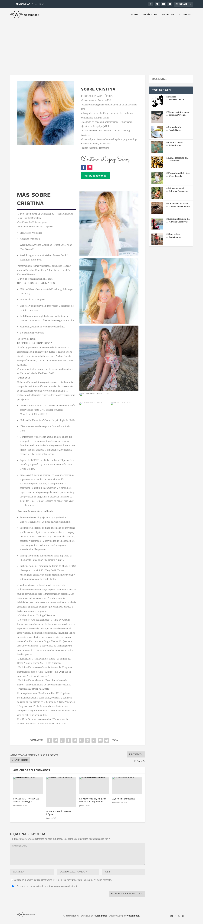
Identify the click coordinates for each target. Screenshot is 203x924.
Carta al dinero (175, 142)
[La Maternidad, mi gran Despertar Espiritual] (94, 785)
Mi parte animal (176, 188)
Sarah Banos (175, 130)
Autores (184, 14)
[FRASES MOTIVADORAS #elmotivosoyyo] (28, 785)
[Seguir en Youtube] (171, 916)
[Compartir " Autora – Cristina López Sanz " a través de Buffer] (87, 740)
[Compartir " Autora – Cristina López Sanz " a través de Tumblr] (68, 740)
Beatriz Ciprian (176, 99)
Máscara (172, 97)
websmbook (174, 161)
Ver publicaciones (95, 175)
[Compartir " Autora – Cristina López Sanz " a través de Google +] (62, 740)
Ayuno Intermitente (123, 798)
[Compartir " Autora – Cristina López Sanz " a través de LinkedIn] (81, 740)
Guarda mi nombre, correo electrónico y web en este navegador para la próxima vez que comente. (63, 880)
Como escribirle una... (179, 112)
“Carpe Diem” (38, 4)
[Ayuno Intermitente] (127, 785)
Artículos (150, 14)
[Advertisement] (101, 45)
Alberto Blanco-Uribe (179, 206)
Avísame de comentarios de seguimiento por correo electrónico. (48, 886)
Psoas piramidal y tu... (179, 173)
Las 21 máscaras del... (178, 158)
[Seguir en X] (178, 916)
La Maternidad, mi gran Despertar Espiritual (92, 800)
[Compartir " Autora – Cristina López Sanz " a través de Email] (100, 740)
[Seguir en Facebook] (83, 167)
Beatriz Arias (175, 237)
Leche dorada (174, 127)
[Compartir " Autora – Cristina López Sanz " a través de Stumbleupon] (94, 740)
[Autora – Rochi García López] (61, 792)
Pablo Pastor (175, 145)
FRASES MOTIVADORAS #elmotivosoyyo (26, 800)
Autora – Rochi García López (58, 813)
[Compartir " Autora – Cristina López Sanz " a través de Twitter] (56, 740)
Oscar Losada (175, 176)
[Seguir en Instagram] (89, 167)
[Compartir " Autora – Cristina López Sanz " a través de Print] (106, 740)
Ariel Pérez (101, 915)
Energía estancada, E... (179, 219)
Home (134, 14)
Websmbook (133, 915)
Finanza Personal (177, 115)
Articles (168, 14)
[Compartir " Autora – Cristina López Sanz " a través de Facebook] (49, 740)
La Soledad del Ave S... (179, 203)
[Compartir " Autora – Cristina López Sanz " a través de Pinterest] (75, 740)
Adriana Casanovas (178, 191)
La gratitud (174, 234)
